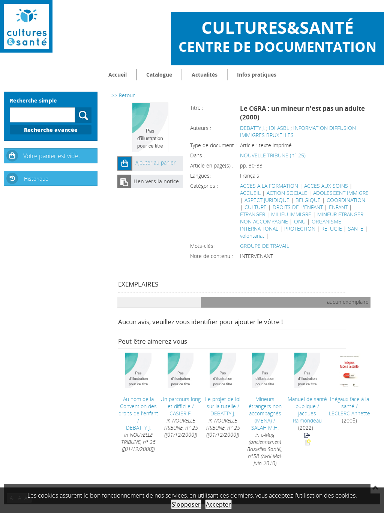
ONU (300, 221)
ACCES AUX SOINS (326, 185)
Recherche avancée (51, 129)
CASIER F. (181, 413)
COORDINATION (346, 200)
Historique (36, 178)
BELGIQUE (308, 200)
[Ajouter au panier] (124, 163)
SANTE (355, 228)
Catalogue (159, 74)
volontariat (252, 235)
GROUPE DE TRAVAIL (264, 245)
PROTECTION (299, 228)
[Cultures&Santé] (26, 26)
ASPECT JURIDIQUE (267, 200)
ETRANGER (252, 214)
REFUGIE (331, 228)
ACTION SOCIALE (287, 192)
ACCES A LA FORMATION (269, 185)
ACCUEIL (250, 192)
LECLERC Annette (349, 413)
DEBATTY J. (252, 127)
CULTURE (255, 207)
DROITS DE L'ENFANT (298, 207)
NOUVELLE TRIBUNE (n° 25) (273, 155)
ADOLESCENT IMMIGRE (341, 192)
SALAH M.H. (265, 427)
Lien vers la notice (156, 181)
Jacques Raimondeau (307, 417)
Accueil (117, 74)
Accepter (218, 504)
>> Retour (123, 95)
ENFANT (338, 207)
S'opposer (186, 504)
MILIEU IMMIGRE (291, 214)
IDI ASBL (279, 127)
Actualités (205, 74)
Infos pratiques (256, 74)
